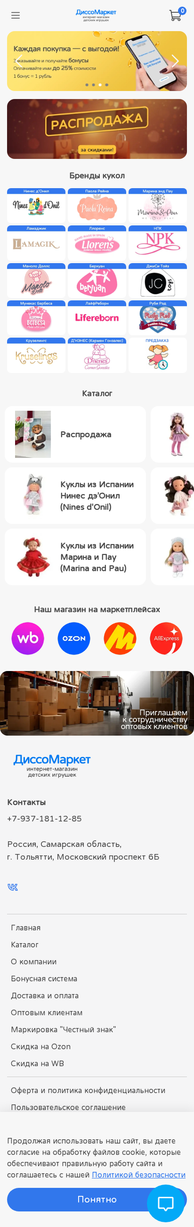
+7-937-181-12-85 (44, 818)
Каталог (25, 944)
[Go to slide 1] (87, 84)
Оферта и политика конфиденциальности (88, 1090)
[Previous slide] (19, 61)
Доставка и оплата (45, 995)
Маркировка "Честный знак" (63, 1029)
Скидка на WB (37, 1063)
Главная (25, 927)
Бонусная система (44, 978)
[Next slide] (174, 61)
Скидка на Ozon (41, 1046)
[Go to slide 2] (93, 84)
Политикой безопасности (139, 1174)
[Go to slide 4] (106, 84)
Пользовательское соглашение (68, 1107)
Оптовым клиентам (46, 1012)
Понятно (97, 1199)
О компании (34, 961)
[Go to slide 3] (100, 84)
